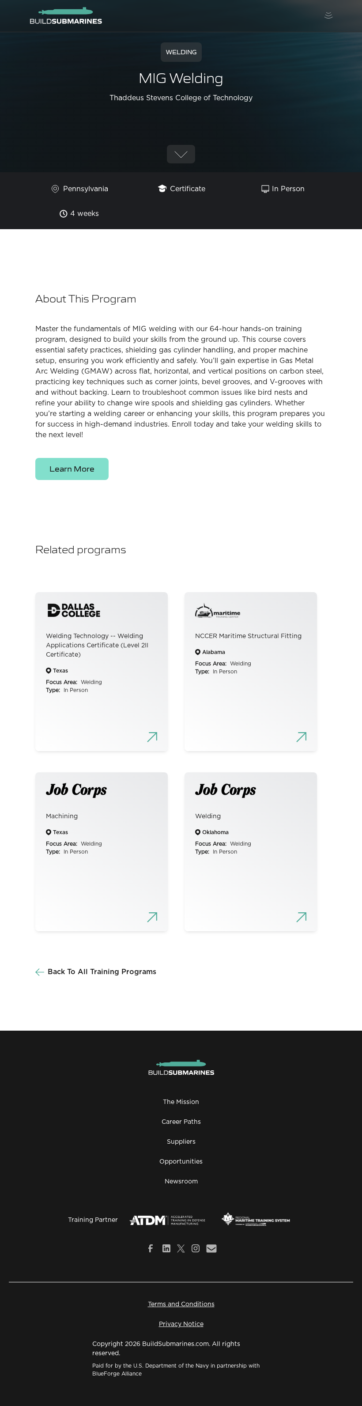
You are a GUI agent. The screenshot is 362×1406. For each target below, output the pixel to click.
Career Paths (181, 1122)
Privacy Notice (181, 1324)
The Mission (181, 1102)
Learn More (71, 468)
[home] (65, 16)
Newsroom (181, 1182)
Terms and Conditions (181, 1304)
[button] (328, 16)
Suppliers (181, 1142)
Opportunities (181, 1162)
